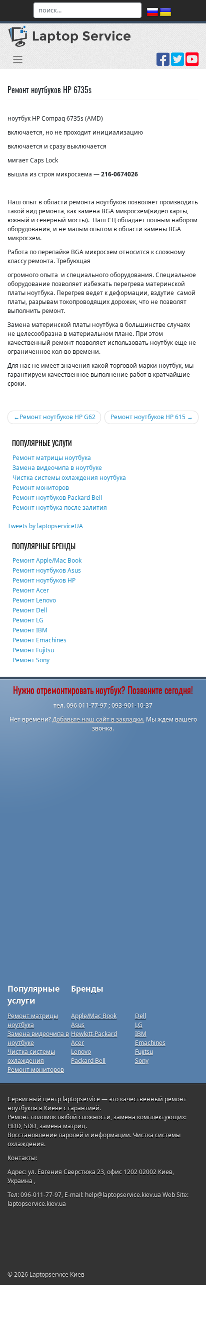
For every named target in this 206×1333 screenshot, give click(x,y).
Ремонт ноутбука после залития (59, 507)
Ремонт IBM (30, 630)
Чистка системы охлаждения (31, 1056)
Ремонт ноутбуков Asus (46, 570)
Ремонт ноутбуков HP (44, 580)
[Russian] (152, 12)
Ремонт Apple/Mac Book (47, 560)
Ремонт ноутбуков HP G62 (58, 417)
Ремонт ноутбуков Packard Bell (57, 497)
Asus (77, 1025)
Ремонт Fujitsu (33, 650)
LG (138, 1025)
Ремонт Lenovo (34, 600)
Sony (141, 1060)
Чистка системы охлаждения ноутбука (69, 477)
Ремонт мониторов (40, 487)
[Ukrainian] (166, 12)
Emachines (150, 1042)
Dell (140, 1016)
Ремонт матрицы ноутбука (51, 457)
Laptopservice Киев (57, 1274)
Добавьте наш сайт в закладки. (98, 719)
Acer (77, 1042)
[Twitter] (178, 62)
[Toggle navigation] (18, 59)
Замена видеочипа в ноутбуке (57, 467)
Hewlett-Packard (94, 1034)
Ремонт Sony (31, 660)
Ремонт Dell (29, 610)
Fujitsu (144, 1051)
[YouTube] (192, 62)
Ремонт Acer (30, 590)
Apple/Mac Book (93, 1016)
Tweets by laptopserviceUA (45, 526)
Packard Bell (88, 1060)
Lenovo (81, 1051)
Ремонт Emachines (39, 640)
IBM (140, 1034)
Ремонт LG (28, 620)
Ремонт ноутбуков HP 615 (148, 417)
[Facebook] (163, 62)
